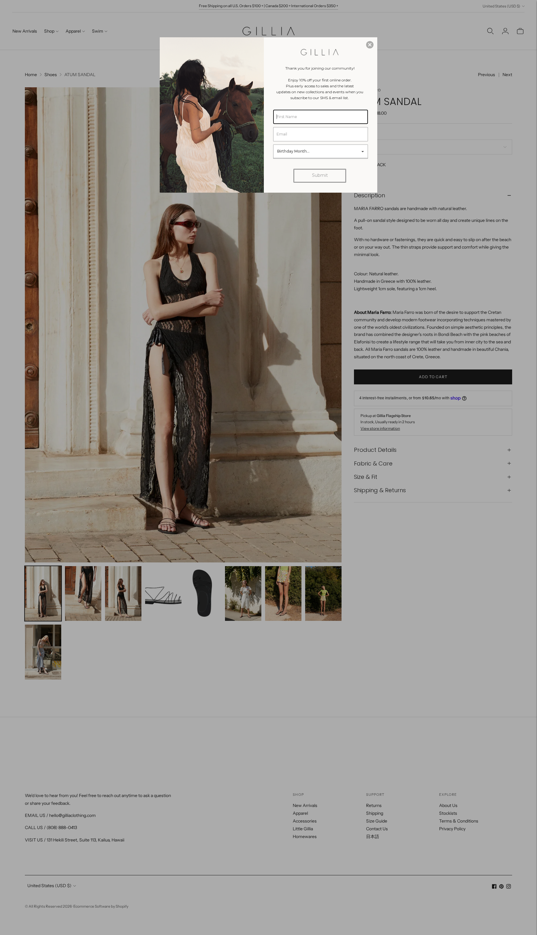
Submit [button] (320, 175)
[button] (370, 44)
